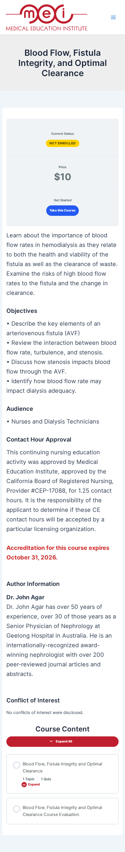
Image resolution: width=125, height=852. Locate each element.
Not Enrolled (62, 143)
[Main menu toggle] (113, 17)
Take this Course (62, 210)
